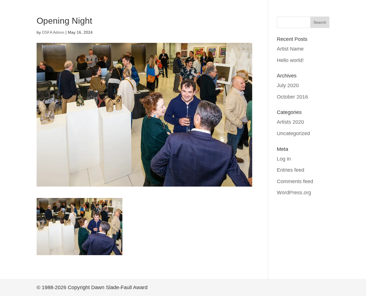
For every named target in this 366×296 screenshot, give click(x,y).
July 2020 (288, 85)
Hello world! (290, 60)
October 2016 (292, 97)
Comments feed (295, 181)
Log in (284, 159)
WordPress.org (294, 192)
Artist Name (290, 49)
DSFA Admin (53, 32)
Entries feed (290, 170)
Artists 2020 (290, 122)
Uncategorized (293, 133)
